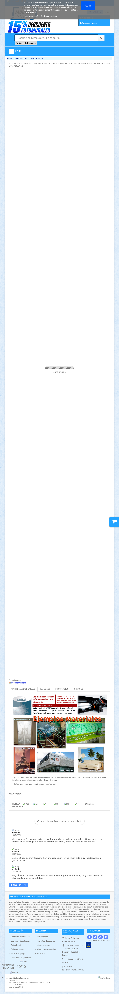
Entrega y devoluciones (21, 941)
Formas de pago (18, 953)
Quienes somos (17, 949)
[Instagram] (106, 937)
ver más (17, 984)
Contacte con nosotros (21, 937)
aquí (30, 784)
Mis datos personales (46, 949)
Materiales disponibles (23, 689)
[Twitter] (95, 937)
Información (61, 689)
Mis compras (42, 937)
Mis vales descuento (46, 941)
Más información (32, 16)
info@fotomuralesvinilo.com (74, 970)
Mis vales (41, 953)
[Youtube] (100, 937)
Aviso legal (16, 945)
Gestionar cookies (48, 16)
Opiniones (78, 689)
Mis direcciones (43, 945)
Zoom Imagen (15, 680)
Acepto (88, 6)
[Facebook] (89, 937)
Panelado (45, 689)
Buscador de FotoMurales (17, 58)
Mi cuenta (41, 931)
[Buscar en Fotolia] (101, 38)
